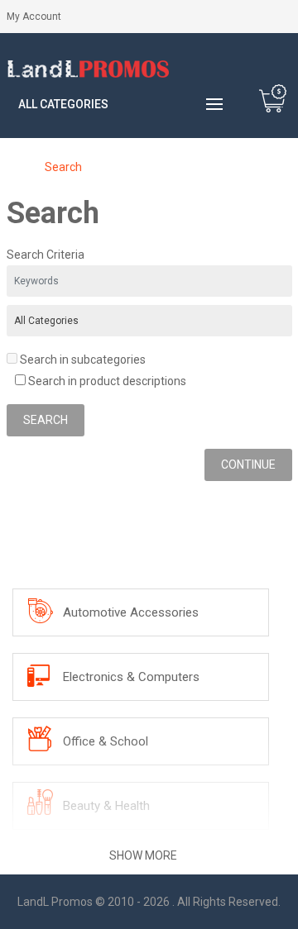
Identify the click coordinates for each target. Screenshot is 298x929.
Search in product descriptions (106, 381)
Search (63, 167)
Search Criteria (45, 254)
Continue (248, 464)
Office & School (105, 741)
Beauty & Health (106, 805)
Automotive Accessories (131, 612)
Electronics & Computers (131, 676)
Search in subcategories (81, 359)
